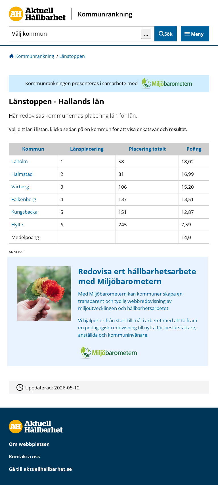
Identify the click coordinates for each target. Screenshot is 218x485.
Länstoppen (72, 56)
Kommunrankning (34, 56)
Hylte (17, 224)
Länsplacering (87, 149)
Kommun (33, 149)
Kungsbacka (24, 212)
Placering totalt (147, 149)
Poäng (194, 149)
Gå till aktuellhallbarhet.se (40, 469)
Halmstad (22, 174)
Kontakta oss (24, 456)
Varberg (20, 187)
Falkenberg (23, 199)
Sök (168, 34)
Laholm (19, 161)
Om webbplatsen (29, 444)
